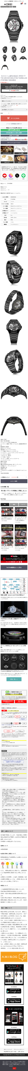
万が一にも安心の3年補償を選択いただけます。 (12, 96)
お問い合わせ (21, 1051)
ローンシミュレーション (14, 142)
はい (14, 1068)
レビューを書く (14, 481)
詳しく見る (16, 1066)
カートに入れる (15, 118)
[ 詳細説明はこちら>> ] (6, 98)
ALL (5, 504)
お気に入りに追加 (14, 135)
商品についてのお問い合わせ (14, 128)
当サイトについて (8, 1049)
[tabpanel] (14, 26)
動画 (14, 504)
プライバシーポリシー (19, 1049)
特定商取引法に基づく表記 (10, 1051)
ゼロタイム (3, 188)
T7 (8, 190)
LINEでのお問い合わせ (14, 130)
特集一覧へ (13, 679)
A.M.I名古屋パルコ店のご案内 (14, 133)
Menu (25, 2)
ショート (23, 504)
